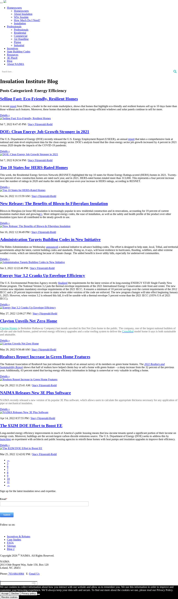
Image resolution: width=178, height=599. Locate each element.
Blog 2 (10, 549)
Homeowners (14, 7)
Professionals (14, 26)
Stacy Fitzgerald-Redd (40, 124)
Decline (15, 593)
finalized (62, 282)
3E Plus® (12, 57)
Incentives (12, 48)
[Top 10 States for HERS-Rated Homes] (22, 190)
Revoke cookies (9, 597)
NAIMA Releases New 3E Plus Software (35, 392)
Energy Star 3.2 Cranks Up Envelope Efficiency (42, 275)
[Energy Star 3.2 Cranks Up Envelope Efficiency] (28, 307)
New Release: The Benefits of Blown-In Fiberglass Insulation (54, 203)
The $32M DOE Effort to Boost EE (31, 425)
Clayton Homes (8, 328)
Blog (9, 60)
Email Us (34, 573)
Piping (17, 42)
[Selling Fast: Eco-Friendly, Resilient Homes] (25, 118)
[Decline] (38, 594)
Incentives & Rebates (18, 536)
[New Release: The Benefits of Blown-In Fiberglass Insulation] (35, 226)
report (13, 106)
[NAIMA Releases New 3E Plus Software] (24, 412)
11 (8, 482)
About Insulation (23, 14)
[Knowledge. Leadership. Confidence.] (4, 1)
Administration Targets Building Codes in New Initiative (50, 239)
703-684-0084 (16, 573)
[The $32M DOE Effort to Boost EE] (21, 448)
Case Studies (14, 539)
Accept (5, 593)
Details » (5, 115)
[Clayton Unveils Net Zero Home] (19, 343)
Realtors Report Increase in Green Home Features (45, 356)
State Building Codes (18, 51)
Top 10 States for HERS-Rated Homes (34, 167)
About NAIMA (15, 64)
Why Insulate (21, 17)
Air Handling (21, 39)
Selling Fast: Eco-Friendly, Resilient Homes (39, 99)
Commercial (20, 35)
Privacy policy (29, 593)
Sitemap (11, 545)
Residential (20, 32)
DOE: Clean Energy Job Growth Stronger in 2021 (44, 131)
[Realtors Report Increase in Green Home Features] (28, 379)
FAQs (10, 542)
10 (8, 478)
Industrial (19, 45)
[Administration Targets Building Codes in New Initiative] (32, 262)
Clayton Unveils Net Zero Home (28, 321)
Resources (12, 54)
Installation (20, 23)
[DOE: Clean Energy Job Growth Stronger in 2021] (29, 154)
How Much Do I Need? (27, 20)
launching (5, 439)
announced (52, 246)
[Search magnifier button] (175, 71)
